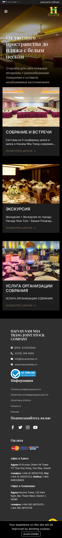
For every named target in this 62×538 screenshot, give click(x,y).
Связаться (16, 406)
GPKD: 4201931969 (25, 347)
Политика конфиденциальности (26, 389)
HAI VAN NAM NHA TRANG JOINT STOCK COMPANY (27, 335)
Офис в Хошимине (23, 486)
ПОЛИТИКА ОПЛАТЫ (21, 400)
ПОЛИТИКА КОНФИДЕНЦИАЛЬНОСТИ (29, 395)
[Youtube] (35, 427)
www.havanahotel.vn (25, 364)
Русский (11, 2)
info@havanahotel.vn (25, 358)
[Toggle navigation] (5, 11)
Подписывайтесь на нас (31, 418)
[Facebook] (13, 427)
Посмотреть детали (19, 150)
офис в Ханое (20, 458)
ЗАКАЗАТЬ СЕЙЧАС (50, 2)
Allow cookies (31, 534)
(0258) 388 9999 (24, 353)
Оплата (17, 440)
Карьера (15, 411)
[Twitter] (20, 427)
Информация (22, 380)
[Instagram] (28, 427)
